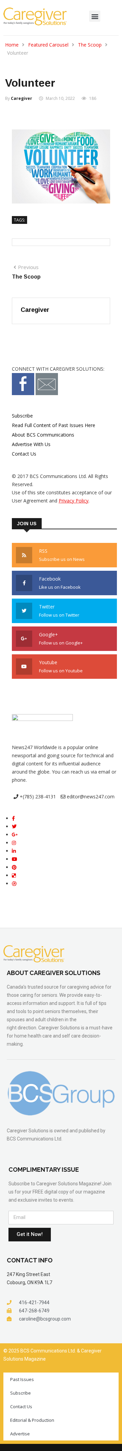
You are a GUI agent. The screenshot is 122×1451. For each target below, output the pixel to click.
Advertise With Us (31, 444)
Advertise (20, 1434)
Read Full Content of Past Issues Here (53, 425)
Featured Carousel (48, 44)
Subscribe (22, 415)
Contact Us (24, 453)
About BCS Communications (43, 434)
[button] (94, 16)
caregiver (21, 98)
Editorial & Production (32, 1420)
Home (12, 44)
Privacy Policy (73, 500)
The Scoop (90, 44)
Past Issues (22, 1379)
